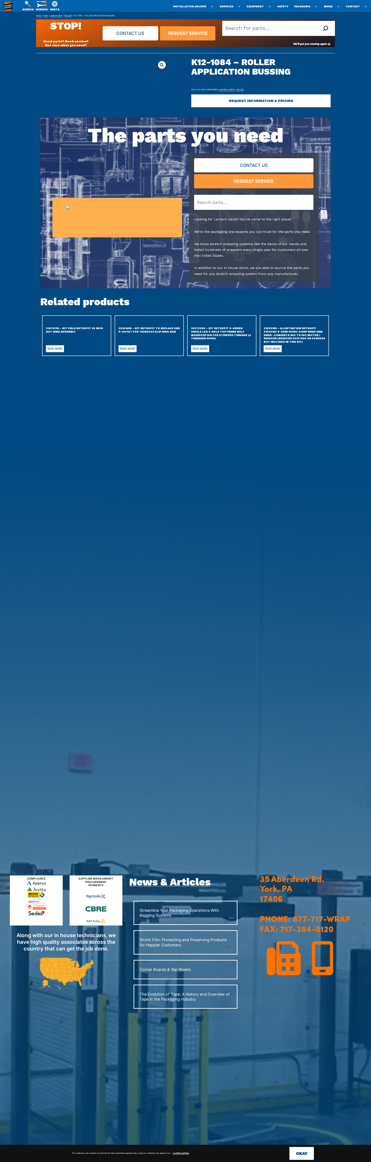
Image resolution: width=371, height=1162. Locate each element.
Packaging (302, 6)
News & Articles (170, 882)
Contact (353, 6)
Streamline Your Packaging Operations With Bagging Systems (179, 913)
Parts (45, 15)
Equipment (255, 6)
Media (328, 6)
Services (226, 6)
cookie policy (181, 1153)
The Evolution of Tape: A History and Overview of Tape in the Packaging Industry (185, 996)
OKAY (301, 1153)
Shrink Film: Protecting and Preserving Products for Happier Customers (183, 942)
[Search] (325, 28)
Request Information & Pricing (261, 101)
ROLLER (68, 15)
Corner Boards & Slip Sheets (165, 969)
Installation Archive (189, 6)
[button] (162, 65)
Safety (282, 6)
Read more (54, 348)
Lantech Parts (56, 15)
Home (38, 15)
